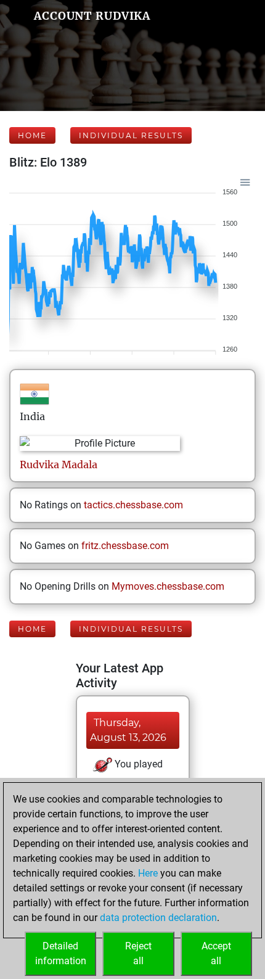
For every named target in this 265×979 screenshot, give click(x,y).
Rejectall (138, 953)
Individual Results (131, 135)
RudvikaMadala (58, 464)
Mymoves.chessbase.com (168, 586)
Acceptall (216, 953)
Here (148, 873)
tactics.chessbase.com (133, 505)
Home (32, 135)
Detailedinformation (60, 953)
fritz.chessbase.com (125, 545)
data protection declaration (158, 917)
